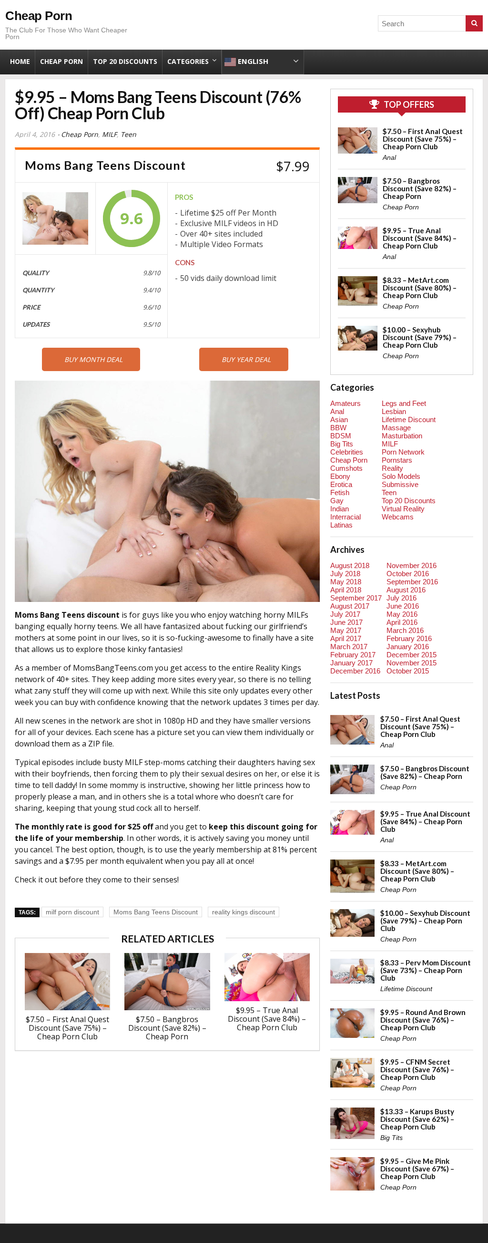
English (252, 61)
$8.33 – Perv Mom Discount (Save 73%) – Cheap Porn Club (425, 970)
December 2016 (355, 671)
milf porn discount (72, 912)
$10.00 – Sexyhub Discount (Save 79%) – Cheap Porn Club (420, 337)
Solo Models (401, 476)
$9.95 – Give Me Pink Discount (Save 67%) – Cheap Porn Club (417, 1169)
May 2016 (401, 614)
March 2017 (348, 646)
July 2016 (401, 598)
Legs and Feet (404, 403)
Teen (128, 134)
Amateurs (345, 403)
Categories (188, 61)
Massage (396, 428)
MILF (109, 134)
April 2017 (345, 638)
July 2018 (345, 574)
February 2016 (409, 638)
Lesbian (394, 411)
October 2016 (407, 574)
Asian (339, 419)
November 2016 (411, 565)
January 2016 (407, 646)
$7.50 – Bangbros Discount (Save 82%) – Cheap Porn (167, 1028)
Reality (392, 468)
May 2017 (345, 630)
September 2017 (356, 598)
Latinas (341, 525)
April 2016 (401, 622)
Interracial (345, 517)
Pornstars (397, 460)
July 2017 (345, 614)
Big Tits (341, 444)
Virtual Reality (403, 509)
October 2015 (407, 671)
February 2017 (353, 655)
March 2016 (405, 630)
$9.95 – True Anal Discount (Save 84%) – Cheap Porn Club (267, 1019)
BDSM (340, 436)
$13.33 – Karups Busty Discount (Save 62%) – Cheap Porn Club (417, 1119)
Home (20, 61)
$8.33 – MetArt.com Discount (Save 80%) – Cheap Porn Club (420, 288)
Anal (389, 157)
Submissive (400, 484)
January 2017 (351, 663)
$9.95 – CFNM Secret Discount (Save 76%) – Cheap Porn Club (417, 1069)
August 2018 (349, 565)
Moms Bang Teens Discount (155, 912)
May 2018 (345, 582)
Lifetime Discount (409, 419)
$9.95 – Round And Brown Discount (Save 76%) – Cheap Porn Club (423, 1020)
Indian (339, 509)
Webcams (398, 517)
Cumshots (346, 468)
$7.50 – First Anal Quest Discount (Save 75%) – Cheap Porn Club (67, 1028)
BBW (338, 428)
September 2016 (412, 582)
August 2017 (349, 606)
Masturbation (402, 436)
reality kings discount (243, 912)
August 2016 (406, 590)
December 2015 (411, 655)
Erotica (341, 484)
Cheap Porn (38, 16)
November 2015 (411, 663)
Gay (337, 501)
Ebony (340, 476)
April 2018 (345, 590)
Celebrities (346, 452)
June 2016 (402, 606)
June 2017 (346, 622)
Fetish (339, 492)
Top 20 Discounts (125, 61)
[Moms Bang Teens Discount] (55, 218)
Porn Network (403, 452)
